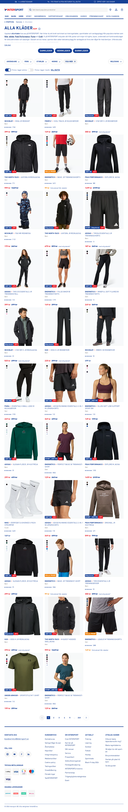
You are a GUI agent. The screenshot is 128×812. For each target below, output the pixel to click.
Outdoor (88, 747)
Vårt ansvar (69, 749)
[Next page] (86, 717)
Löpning (88, 743)
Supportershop (55, 16)
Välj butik (55, 70)
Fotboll (87, 751)
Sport (29, 16)
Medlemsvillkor (51, 759)
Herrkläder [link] (63, 51)
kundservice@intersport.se (16, 739)
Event (67, 780)
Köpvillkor (49, 751)
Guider (83, 16)
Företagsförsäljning (72, 765)
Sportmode (89, 759)
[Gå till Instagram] (8, 754)
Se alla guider (110, 766)
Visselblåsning (50, 770)
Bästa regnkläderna (113, 745)
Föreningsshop (96, 16)
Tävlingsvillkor (50, 766)
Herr (21, 16)
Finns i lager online (19, 70)
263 (79, 718)
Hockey (88, 755)
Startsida (10, 22)
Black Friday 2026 (92, 762)
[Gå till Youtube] (15, 754)
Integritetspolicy (51, 755)
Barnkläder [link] (81, 51)
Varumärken (40, 16)
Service (68, 753)
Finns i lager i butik (42, 70)
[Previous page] (42, 717)
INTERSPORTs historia (73, 769)
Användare (12, 61)
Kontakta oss (50, 739)
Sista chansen (112, 16)
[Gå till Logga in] (116, 9)
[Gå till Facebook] (22, 754)
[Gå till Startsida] (14, 9)
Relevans (114, 61)
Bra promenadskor (112, 756)
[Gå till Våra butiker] (110, 9)
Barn (13, 16)
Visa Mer (69, 61)
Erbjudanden (72, 16)
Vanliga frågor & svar (53, 743)
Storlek (40, 61)
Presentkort (69, 757)
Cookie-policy (50, 762)
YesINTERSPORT (51, 778)
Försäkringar (50, 774)
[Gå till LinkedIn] (29, 754)
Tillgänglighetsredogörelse (75, 777)
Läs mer (7, 45)
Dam (6, 16)
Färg (26, 61)
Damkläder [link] (46, 51)
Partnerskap (70, 773)
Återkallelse (49, 747)
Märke (55, 61)
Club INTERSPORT (72, 739)
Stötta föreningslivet (73, 761)
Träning (88, 739)
